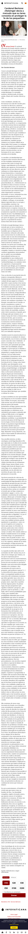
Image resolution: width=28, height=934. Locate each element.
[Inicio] (2, 932)
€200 (22, 888)
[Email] (21, 932)
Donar (14, 895)
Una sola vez (6, 877)
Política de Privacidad (14, 916)
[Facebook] (6, 932)
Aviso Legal (14, 914)
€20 (14, 883)
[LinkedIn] (14, 932)
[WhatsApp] (17, 932)
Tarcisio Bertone (15, 902)
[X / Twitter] (10, 932)
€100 (14, 888)
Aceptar (14, 927)
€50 (6, 888)
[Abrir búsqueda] (22, 3)
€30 (22, 883)
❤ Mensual (13, 877)
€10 (6, 883)
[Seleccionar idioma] (26, 3)
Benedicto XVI (5, 902)
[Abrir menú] (25, 932)
